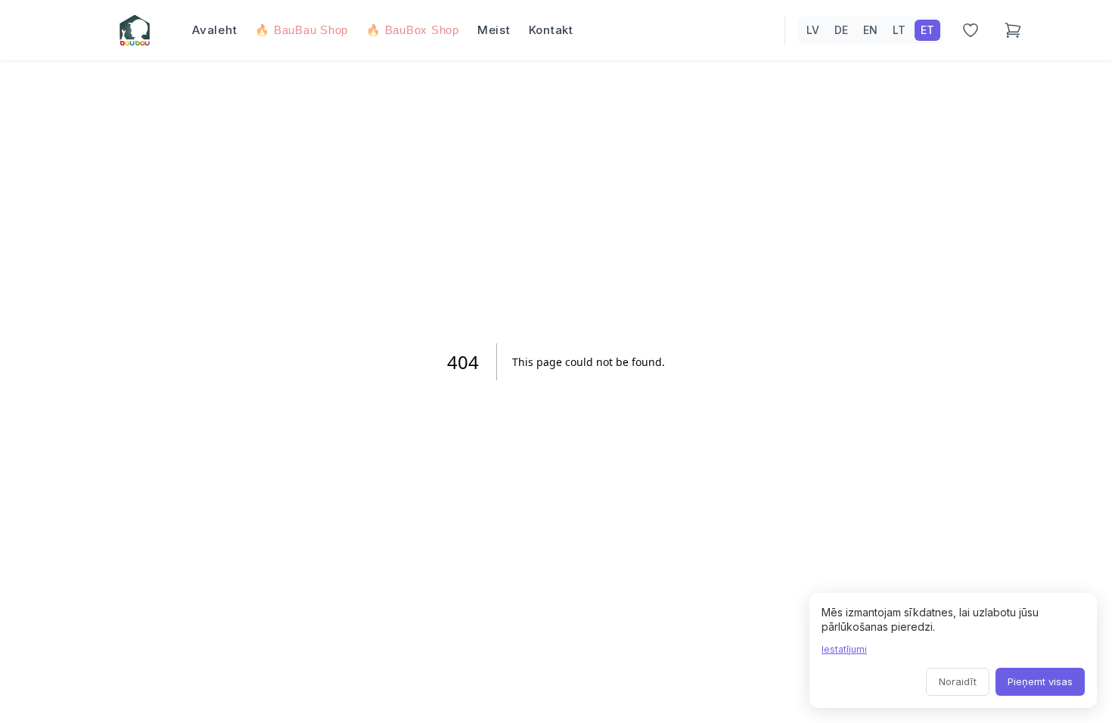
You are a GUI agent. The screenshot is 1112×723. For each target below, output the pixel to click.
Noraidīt (958, 681)
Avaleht (214, 30)
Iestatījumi (844, 649)
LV (812, 29)
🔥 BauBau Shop (301, 29)
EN (870, 29)
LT (899, 29)
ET (927, 29)
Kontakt (551, 30)
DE (841, 29)
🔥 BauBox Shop (412, 29)
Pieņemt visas (1040, 681)
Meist (494, 30)
